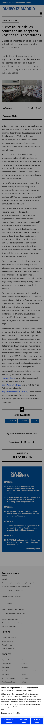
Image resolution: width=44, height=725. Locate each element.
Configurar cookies (9, 720)
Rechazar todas (24, 720)
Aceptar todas (37, 720)
